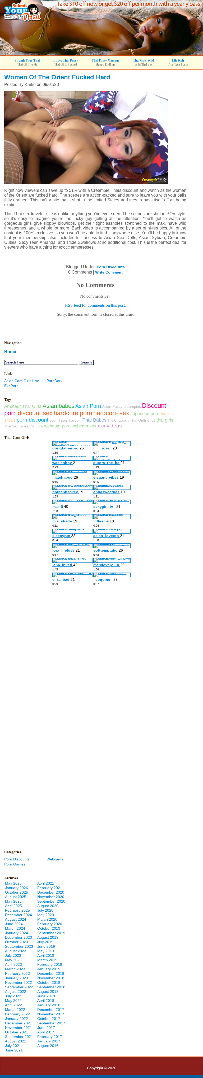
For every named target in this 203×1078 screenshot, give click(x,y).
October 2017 (48, 1018)
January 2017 (48, 1041)
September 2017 (51, 1023)
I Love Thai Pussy (65, 60)
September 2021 (19, 1036)
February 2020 (49, 924)
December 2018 (50, 973)
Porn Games (14, 864)
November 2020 (50, 897)
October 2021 (16, 1032)
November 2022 (18, 982)
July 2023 (13, 955)
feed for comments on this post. (95, 305)
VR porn (36, 426)
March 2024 (15, 928)
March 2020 (47, 919)
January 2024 (16, 933)
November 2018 (50, 978)
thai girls (164, 420)
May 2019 (45, 951)
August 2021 (15, 1041)
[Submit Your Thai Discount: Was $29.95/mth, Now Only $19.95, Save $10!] (101, 54)
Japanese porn (144, 413)
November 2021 (18, 1027)
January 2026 (16, 888)
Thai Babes (94, 420)
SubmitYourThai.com (65, 420)
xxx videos (110, 425)
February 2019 (49, 964)
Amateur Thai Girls (22, 406)
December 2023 (18, 937)
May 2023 (13, 960)
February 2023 (17, 973)
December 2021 (18, 1023)
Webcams (55, 859)
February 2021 (49, 888)
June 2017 (46, 1027)
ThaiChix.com (118, 420)
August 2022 (15, 991)
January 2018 (48, 1005)
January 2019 (48, 969)
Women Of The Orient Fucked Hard (57, 77)
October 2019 (48, 928)
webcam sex (84, 425)
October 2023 (16, 942)
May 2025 (13, 901)
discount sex (35, 413)
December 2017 (50, 1009)
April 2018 (45, 1000)
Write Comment (109, 272)
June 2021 (14, 1050)
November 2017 (50, 1014)
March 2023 (15, 969)
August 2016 (47, 1046)
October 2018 (48, 982)
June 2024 (14, 924)
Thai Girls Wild (143, 60)
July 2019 (45, 942)
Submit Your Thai (27, 60)
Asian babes (58, 405)
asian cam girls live (21, 381)
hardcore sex (111, 413)
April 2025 (13, 906)
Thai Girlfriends (142, 420)
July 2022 (13, 996)
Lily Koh (178, 60)
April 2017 (45, 1032)
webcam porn (57, 425)
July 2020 (45, 910)
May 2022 (13, 1000)
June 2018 (46, 996)
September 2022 (19, 987)
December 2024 (18, 915)
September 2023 (19, 946)
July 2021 (13, 1046)
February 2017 (49, 1036)
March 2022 (15, 1009)
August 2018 (47, 991)
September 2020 (51, 901)
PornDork (54, 381)
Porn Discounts (111, 267)
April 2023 (13, 964)
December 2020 (50, 892)
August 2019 (47, 937)
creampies (132, 406)
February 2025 (17, 910)
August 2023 (15, 951)
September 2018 (51, 987)
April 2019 (45, 955)
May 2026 (13, 883)
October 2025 (16, 892)
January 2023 (16, 978)
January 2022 (16, 1018)
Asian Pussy (112, 406)
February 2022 (17, 1014)
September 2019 (51, 933)
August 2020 (47, 906)
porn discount (32, 420)
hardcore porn (73, 413)
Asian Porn (88, 406)
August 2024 (15, 919)
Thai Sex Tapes (16, 426)
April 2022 (13, 1005)
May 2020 (45, 915)
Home (10, 351)
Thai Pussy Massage (105, 60)
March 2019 (47, 960)
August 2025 (15, 897)
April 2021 (45, 883)
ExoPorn (11, 386)
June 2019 (46, 946)
